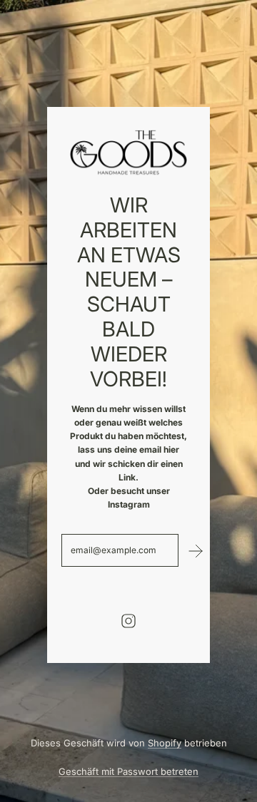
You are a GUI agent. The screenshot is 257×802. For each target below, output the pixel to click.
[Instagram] (128, 621)
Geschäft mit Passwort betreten (128, 771)
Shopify (164, 743)
